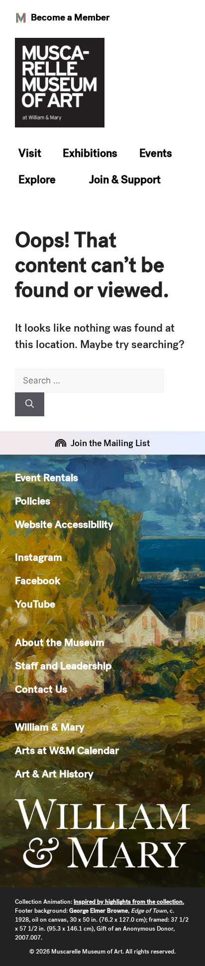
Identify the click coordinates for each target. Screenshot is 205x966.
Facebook (37, 580)
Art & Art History (54, 773)
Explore (37, 179)
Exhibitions (90, 153)
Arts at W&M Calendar (67, 750)
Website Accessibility (64, 524)
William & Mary (49, 726)
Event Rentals (46, 477)
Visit (29, 153)
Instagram (38, 557)
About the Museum (59, 642)
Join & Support (125, 179)
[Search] (29, 404)
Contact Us (41, 689)
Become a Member (70, 17)
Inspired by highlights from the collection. (129, 902)
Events (155, 153)
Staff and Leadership (63, 665)
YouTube (35, 603)
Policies (32, 500)
